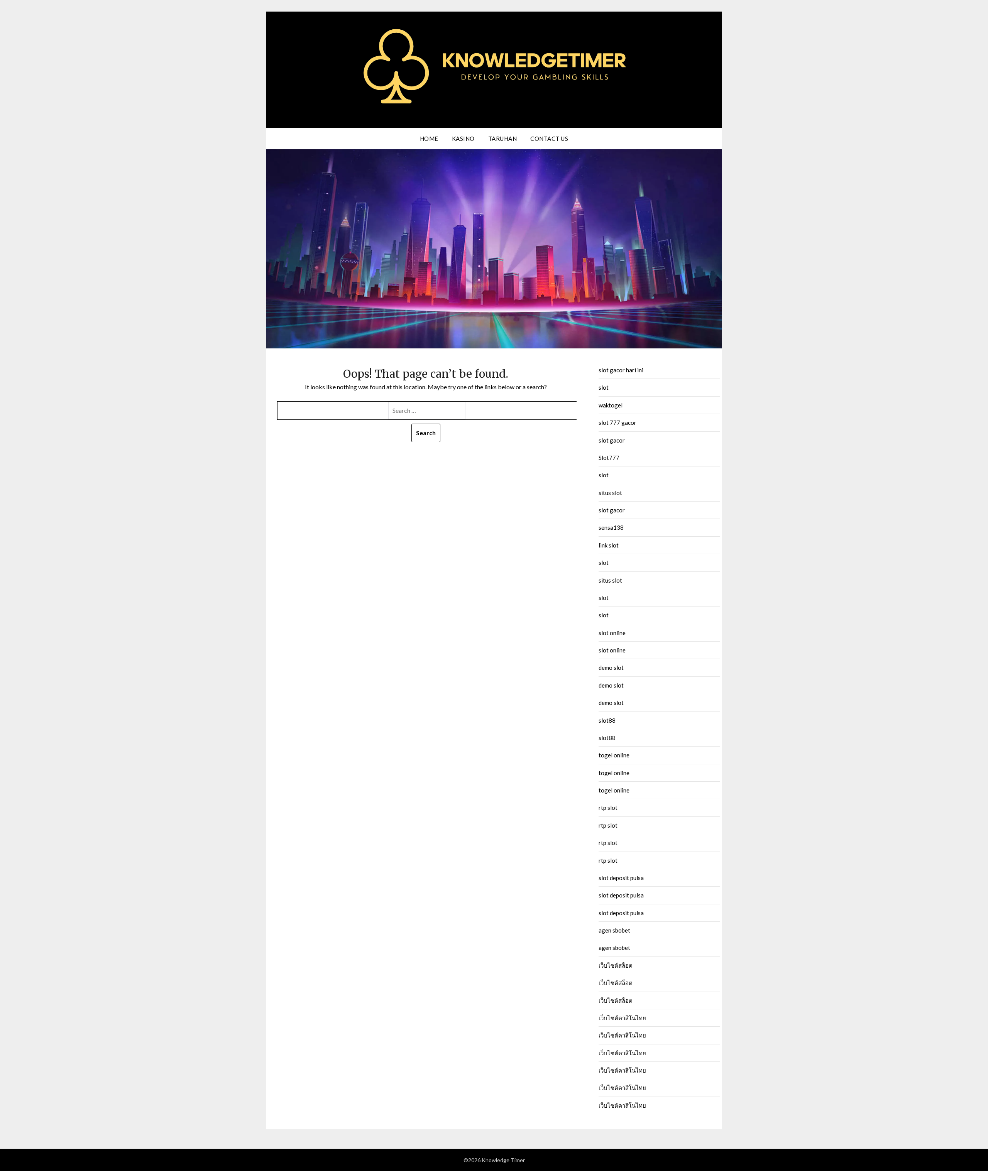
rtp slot (608, 807)
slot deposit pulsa (621, 877)
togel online (614, 755)
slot (604, 387)
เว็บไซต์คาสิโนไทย (622, 1017)
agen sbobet (614, 930)
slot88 (607, 720)
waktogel (611, 405)
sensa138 (611, 527)
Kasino (463, 138)
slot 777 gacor (617, 422)
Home (429, 138)
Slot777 (609, 457)
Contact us (549, 138)
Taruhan (502, 138)
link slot (609, 545)
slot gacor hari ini (621, 370)
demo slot (611, 667)
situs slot (610, 492)
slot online (612, 632)
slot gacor (612, 440)
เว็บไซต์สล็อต (616, 965)
